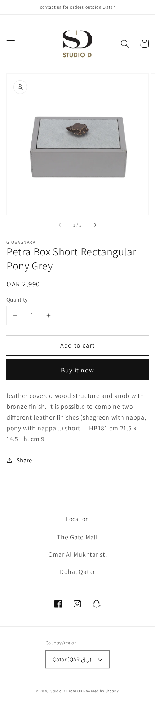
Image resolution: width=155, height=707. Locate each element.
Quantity (17, 299)
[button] (11, 43)
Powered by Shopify (101, 691)
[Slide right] (95, 225)
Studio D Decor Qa (66, 691)
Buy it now (77, 370)
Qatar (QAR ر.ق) (72, 659)
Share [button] (24, 460)
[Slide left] (60, 225)
